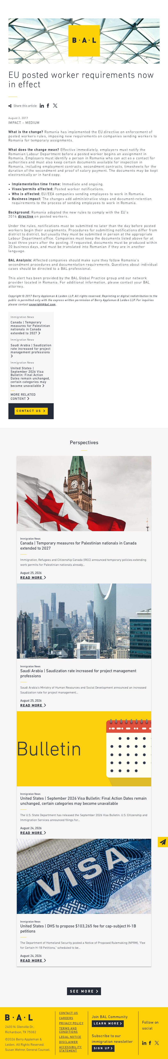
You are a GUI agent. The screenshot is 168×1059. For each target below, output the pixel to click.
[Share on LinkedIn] (42, 106)
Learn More (106, 1023)
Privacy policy (71, 1023)
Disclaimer (68, 1042)
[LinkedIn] (144, 1042)
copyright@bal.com (42, 304)
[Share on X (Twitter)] (55, 106)
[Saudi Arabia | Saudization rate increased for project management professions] (84, 621)
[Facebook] (150, 1042)
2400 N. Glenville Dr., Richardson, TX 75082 (20, 1029)
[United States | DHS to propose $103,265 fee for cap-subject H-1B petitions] (84, 876)
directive (25, 216)
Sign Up (102, 1048)
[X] (157, 1042)
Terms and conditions (68, 1030)
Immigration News (22, 317)
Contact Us (30, 411)
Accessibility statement (70, 1049)
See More (82, 991)
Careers (66, 1018)
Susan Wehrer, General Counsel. (27, 1050)
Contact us (68, 1013)
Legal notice (70, 1037)
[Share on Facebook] (48, 106)
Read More (32, 578)
